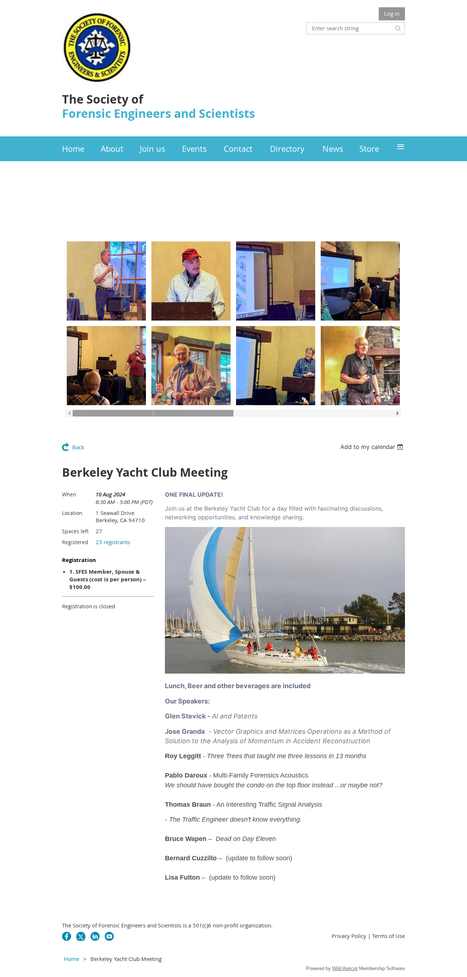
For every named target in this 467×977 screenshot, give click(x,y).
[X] (80, 936)
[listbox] (372, 446)
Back (78, 447)
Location (72, 512)
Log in (392, 13)
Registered (75, 542)
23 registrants (113, 542)
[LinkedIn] (95, 936)
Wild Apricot (345, 968)
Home (71, 958)
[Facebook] (66, 936)
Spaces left (75, 531)
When (69, 494)
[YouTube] (109, 936)
